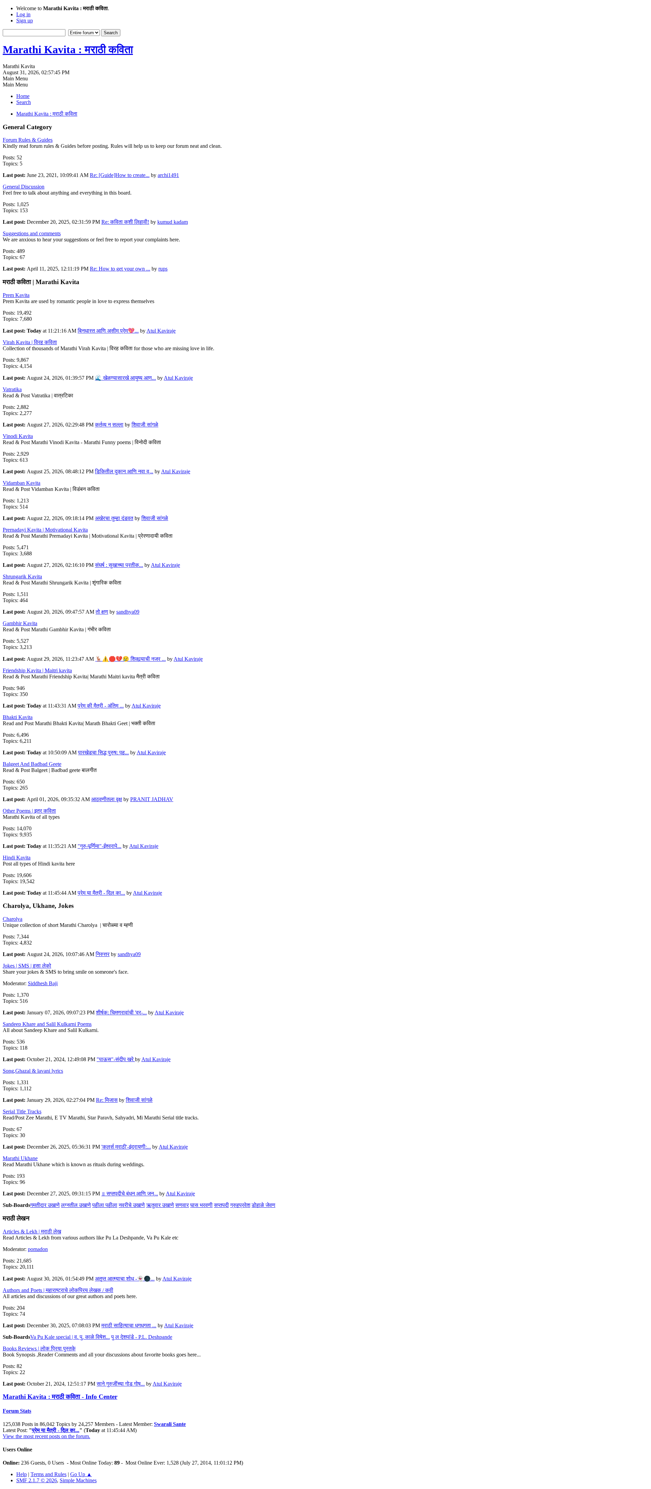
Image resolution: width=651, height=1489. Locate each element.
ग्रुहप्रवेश (240, 1205)
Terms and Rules (48, 1474)
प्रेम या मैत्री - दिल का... (101, 893)
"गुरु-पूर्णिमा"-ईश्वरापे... (99, 846)
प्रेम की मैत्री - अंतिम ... (101, 706)
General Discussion (23, 187)
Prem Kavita (16, 295)
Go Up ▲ (81, 1474)
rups (162, 269)
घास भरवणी (201, 1205)
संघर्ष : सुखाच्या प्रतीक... (119, 565)
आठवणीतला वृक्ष (106, 799)
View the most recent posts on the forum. (46, 1436)
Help (21, 1474)
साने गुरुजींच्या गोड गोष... (121, 1384)
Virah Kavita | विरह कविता (30, 342)
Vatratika (12, 389)
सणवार (182, 1205)
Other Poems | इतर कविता (29, 811)
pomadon (38, 1249)
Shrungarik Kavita (22, 576)
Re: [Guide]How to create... (120, 175)
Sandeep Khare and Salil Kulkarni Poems (47, 1024)
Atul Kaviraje (161, 331)
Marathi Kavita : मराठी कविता (68, 49)
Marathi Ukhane (20, 1158)
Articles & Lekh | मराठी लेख (32, 1231)
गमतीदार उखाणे (45, 1205)
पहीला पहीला (104, 1205)
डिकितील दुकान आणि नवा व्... (124, 471)
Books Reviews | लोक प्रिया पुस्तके (39, 1348)
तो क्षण (102, 612)
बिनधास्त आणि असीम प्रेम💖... (108, 331)
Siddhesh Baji (43, 983)
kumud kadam (172, 222)
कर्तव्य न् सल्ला (109, 425)
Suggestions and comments (32, 233)
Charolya (12, 919)
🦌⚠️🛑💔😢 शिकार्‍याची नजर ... (130, 659)
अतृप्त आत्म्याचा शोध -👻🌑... (125, 1279)
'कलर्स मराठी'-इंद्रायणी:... (126, 1147)
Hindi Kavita (17, 857)
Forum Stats (17, 1411)
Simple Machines (78, 1480)
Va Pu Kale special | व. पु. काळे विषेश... (70, 1337)
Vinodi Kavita (18, 436)
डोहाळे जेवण (263, 1205)
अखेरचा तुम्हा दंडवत (114, 518)
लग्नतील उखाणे (76, 1205)
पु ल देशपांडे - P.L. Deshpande (141, 1337)
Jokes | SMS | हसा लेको (27, 966)
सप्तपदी (221, 1205)
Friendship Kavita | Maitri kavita (37, 670)
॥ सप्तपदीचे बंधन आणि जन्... (129, 1193)
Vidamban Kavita (21, 483)
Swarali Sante (170, 1424)
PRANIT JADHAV (151, 799)
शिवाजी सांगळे (145, 425)
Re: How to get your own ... (120, 269)
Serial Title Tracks (22, 1111)
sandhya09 (127, 612)
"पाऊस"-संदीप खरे (116, 1059)
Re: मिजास (107, 1100)
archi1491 (168, 175)
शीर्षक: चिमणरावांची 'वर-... (121, 1012)
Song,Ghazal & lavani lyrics (33, 1071)
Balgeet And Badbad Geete (32, 764)
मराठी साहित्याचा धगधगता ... (128, 1325)
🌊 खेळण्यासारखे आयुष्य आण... (125, 378)
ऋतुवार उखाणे (160, 1205)
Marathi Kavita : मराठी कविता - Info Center (60, 1396)
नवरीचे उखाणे (132, 1205)
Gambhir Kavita (20, 623)
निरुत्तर (103, 954)
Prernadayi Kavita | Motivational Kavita (45, 530)
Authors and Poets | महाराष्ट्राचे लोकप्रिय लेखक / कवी (58, 1290)
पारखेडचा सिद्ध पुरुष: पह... (103, 752)
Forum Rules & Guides (28, 140)
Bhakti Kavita (18, 717)
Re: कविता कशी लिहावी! (125, 222)
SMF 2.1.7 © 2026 (36, 1480)
